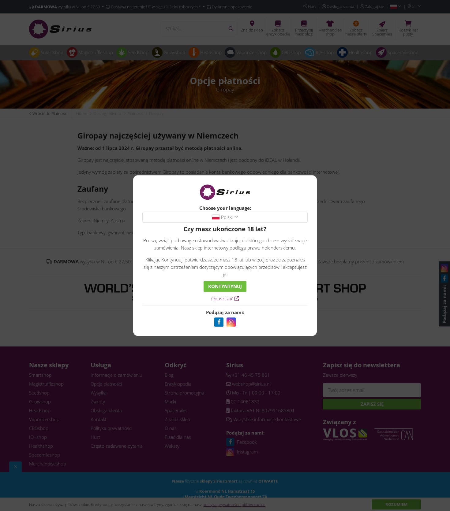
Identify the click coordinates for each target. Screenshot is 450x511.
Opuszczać (222, 298)
